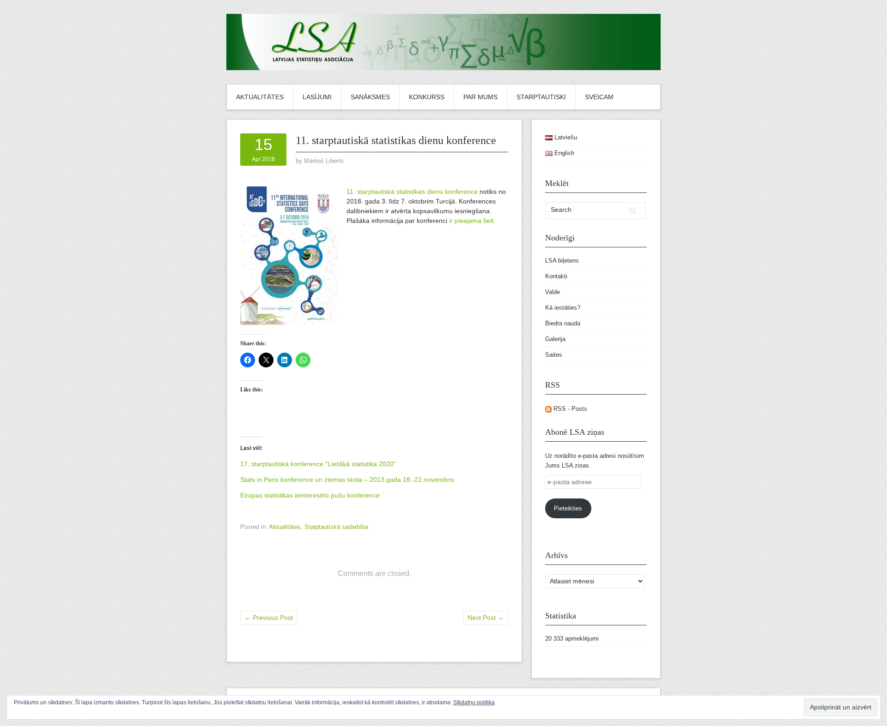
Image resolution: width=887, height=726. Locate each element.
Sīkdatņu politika (474, 702)
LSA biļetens (562, 260)
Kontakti (556, 276)
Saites (553, 354)
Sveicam (599, 97)
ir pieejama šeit (471, 220)
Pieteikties (568, 508)
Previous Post (268, 617)
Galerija (555, 339)
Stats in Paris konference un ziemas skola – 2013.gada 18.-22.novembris (347, 479)
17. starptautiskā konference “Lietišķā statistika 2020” (318, 464)
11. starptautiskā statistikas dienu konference (412, 191)
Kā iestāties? (562, 307)
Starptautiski (541, 97)
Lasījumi (317, 97)
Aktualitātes (260, 97)
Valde (552, 291)
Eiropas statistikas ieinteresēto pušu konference (310, 495)
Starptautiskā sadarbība (336, 526)
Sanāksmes (370, 97)
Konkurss (426, 97)
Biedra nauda (562, 323)
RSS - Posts (569, 408)
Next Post (486, 617)
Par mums (480, 97)
